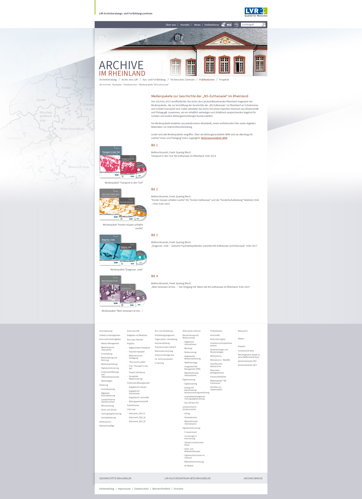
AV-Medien (188, 466)
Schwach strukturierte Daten (193, 444)
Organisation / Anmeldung (166, 339)
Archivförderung (108, 389)
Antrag (187, 414)
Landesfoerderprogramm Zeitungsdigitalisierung (194, 398)
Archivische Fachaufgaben (110, 339)
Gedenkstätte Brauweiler (115, 478)
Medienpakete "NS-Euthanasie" (218, 382)
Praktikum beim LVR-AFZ (165, 347)
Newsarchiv (243, 331)
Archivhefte (215, 335)
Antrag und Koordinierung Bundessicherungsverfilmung (195, 390)
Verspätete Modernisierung (135, 377)
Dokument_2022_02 (137, 421)
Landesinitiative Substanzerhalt (108, 401)
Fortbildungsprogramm (165, 335)
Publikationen (207, 79)
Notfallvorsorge (190, 363)
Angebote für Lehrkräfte (139, 397)
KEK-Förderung (107, 406)
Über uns (171, 25)
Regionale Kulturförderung (108, 394)
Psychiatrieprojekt (137, 352)
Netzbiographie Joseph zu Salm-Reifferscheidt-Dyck (249, 356)
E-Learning (159, 363)
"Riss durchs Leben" (137, 362)
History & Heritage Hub (164, 355)
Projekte (224, 79)
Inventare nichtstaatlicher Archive (221, 344)
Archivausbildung (162, 343)
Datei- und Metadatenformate (192, 450)
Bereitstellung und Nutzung (109, 359)
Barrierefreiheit (161, 489)
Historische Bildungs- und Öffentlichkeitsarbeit (110, 374)
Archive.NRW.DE (253, 478)
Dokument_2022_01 (137, 417)
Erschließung (106, 354)
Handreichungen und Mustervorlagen (219, 351)
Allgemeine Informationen (190, 343)
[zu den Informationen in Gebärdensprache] (226, 26)
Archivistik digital (217, 339)
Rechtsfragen (106, 381)
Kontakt (185, 25)
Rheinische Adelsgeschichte (217, 371)
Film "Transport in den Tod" (138, 367)
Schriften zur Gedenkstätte (216, 388)
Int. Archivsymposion (164, 359)
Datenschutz (141, 489)
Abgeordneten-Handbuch (139, 348)
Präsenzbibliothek (218, 377)
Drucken (178, 489)
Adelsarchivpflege (106, 426)
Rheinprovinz (216, 356)
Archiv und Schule (108, 410)
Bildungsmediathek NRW (214, 138)
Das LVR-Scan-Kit (191, 403)
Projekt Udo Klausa (137, 372)
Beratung (188, 348)
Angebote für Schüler (137, 387)
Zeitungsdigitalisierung (111, 414)
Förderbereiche (190, 417)
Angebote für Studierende (134, 392)
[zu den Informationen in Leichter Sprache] (236, 26)
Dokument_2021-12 (137, 414)
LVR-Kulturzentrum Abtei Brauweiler (188, 478)
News (197, 25)
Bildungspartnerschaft (138, 401)
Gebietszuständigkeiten (109, 335)
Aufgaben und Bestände (137, 335)
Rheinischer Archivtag (164, 351)
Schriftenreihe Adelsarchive (216, 365)
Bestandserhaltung (109, 364)
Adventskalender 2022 (247, 361)
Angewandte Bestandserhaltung (192, 357)
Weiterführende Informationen (191, 422)
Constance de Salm (246, 351)
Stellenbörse (211, 25)
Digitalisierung (190, 384)
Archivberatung (108, 79)
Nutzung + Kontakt (135, 339)
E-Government (190, 432)
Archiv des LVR (129, 79)
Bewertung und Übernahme (107, 348)
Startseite (116, 85)
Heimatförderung (108, 418)
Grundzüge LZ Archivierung (190, 437)
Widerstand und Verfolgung (136, 357)
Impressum (124, 489)
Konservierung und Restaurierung (191, 336)
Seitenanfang (106, 489)
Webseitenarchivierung (194, 462)
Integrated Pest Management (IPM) (192, 368)
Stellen (241, 339)
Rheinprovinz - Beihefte (220, 360)
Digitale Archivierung (110, 368)
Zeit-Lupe (131, 409)
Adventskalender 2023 (247, 365)
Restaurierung (190, 352)
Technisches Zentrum (182, 79)
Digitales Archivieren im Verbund (194, 456)
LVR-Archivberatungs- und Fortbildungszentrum (125, 13)
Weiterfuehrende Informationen (191, 374)
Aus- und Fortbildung (154, 79)
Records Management (110, 343)
